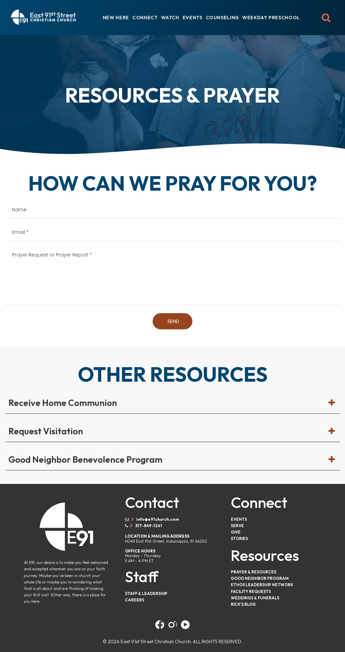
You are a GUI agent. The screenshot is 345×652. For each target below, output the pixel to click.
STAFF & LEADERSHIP (146, 593)
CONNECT (145, 18)
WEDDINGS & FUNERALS (255, 597)
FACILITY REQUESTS (251, 591)
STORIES (239, 538)
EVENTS (192, 18)
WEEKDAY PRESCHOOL (271, 18)
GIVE (236, 532)
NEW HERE (116, 18)
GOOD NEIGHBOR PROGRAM (259, 578)
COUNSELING (222, 18)
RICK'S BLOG (243, 604)
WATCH (170, 18)
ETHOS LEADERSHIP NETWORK (262, 584)
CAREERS (134, 599)
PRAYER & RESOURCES (253, 571)
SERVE (237, 525)
